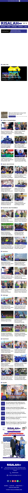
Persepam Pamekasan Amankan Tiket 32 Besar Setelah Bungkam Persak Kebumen (7, 334)
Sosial (16, 360)
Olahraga (17, 316)
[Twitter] (10, 481)
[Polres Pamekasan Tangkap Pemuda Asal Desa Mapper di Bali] (21, 197)
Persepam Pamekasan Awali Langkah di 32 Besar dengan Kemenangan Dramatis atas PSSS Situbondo (21, 334)
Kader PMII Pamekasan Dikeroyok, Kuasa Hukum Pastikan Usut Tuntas (11, 76)
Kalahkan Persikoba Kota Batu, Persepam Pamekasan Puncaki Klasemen (21, 321)
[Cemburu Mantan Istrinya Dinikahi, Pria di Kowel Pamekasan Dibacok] (7, 197)
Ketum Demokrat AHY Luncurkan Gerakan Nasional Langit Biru (6, 146)
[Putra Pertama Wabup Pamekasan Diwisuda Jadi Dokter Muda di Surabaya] (7, 241)
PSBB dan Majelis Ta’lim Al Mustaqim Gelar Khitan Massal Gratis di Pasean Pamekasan (7, 378)
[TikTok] (20, 481)
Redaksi (6, 485)
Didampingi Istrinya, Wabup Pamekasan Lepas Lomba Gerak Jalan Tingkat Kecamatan (7, 264)
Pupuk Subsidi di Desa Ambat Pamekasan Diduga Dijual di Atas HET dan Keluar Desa (7, 190)
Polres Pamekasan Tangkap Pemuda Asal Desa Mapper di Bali (20, 203)
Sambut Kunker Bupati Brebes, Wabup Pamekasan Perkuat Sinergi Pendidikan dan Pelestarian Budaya (20, 132)
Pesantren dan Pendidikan (20, 185)
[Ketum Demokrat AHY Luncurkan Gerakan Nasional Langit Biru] (7, 140)
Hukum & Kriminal (5, 73)
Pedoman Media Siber (14, 487)
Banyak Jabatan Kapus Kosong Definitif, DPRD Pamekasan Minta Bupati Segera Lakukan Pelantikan (20, 378)
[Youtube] (15, 481)
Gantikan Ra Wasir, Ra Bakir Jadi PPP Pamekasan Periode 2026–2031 (7, 160)
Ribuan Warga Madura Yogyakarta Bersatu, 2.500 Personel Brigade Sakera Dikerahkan (20, 264)
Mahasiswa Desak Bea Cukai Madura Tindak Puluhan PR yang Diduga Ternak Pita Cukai (7, 176)
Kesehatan (17, 303)
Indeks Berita (19, 485)
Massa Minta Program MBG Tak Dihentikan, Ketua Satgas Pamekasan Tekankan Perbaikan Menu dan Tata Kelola (21, 146)
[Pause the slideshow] (23, 442)
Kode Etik (12, 485)
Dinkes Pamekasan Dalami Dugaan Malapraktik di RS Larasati (7, 364)
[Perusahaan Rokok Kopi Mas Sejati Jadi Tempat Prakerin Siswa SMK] (21, 241)
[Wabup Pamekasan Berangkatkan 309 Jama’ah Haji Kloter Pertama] (21, 227)
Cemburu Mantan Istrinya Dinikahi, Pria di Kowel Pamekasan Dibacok (7, 203)
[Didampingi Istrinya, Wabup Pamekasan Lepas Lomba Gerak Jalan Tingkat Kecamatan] (26, 31)
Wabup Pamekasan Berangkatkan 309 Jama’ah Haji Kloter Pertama (19, 233)
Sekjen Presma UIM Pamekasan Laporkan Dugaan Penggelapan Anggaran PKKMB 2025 (20, 190)
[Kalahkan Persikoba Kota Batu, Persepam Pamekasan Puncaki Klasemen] (21, 314)
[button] (24, 23)
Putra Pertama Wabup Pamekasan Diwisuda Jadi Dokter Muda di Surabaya (7, 247)
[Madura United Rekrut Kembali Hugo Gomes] (7, 314)
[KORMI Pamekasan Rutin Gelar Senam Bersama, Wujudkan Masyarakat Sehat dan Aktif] (21, 301)
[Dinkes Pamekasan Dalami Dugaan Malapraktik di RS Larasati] (7, 358)
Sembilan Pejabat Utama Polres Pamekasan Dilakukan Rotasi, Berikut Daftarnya (20, 176)
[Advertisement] (14, 5)
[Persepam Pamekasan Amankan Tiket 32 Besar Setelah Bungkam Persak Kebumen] (7, 328)
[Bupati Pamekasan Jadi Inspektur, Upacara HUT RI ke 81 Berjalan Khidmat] (7, 126)
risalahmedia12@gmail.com (15, 475)
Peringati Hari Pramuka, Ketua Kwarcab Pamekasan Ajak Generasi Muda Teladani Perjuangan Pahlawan (7, 220)
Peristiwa (3, 128)
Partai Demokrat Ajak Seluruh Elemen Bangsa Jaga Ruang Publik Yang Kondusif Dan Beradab (20, 160)
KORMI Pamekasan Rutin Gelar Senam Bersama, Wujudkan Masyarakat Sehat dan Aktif (20, 307)
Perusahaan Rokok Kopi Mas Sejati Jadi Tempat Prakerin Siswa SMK (20, 247)
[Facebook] (8, 481)
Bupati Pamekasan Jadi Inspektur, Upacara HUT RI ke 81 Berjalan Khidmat (7, 132)
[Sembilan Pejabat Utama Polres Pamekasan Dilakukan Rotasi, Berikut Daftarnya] (21, 170)
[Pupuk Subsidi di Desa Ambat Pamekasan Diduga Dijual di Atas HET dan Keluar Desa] (7, 183)
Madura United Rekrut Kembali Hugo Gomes (6, 320)
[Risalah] (11, 23)
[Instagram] (13, 481)
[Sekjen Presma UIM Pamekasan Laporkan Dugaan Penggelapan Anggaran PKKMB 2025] (21, 183)
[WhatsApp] (18, 481)
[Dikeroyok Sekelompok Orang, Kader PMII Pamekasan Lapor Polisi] (4, 115)
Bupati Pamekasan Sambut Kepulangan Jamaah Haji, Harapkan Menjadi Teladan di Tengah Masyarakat (6, 233)
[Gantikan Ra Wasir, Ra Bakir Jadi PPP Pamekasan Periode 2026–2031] (7, 153)
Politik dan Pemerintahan (6, 142)
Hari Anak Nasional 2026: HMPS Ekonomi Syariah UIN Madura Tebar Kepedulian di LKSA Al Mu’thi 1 (21, 220)
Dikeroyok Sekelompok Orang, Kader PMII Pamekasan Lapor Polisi (17, 113)
